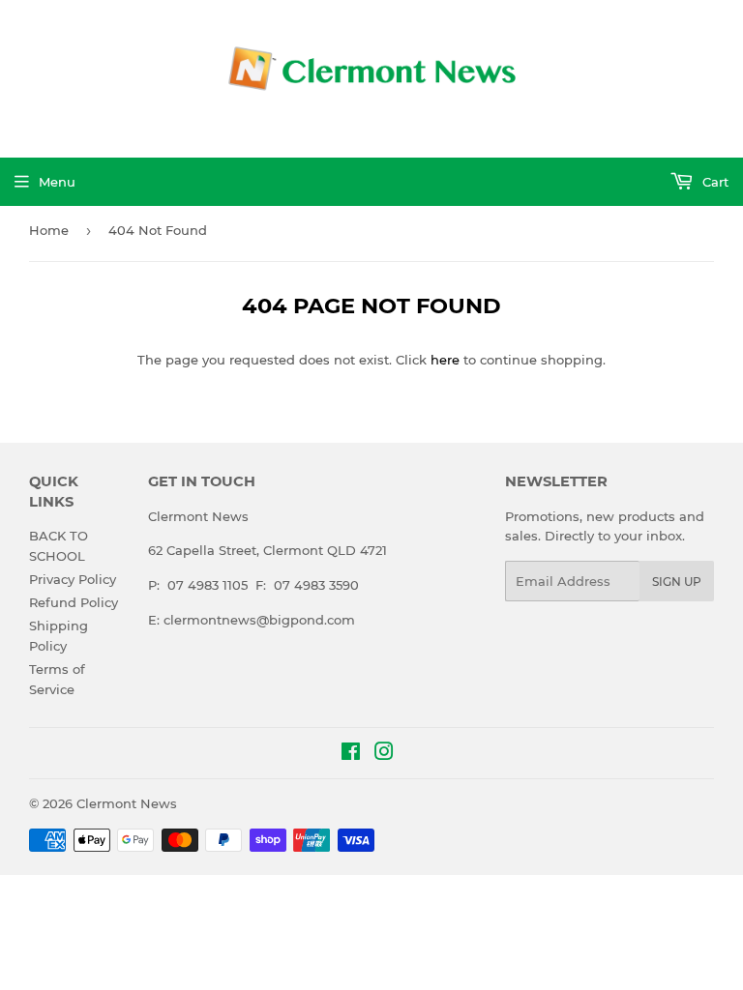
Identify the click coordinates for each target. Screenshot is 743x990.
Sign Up (676, 581)
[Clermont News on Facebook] (351, 754)
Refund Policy (73, 602)
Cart (713, 181)
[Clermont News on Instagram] (384, 754)
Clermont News (126, 803)
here (445, 359)
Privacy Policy (72, 579)
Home (49, 230)
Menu (57, 181)
